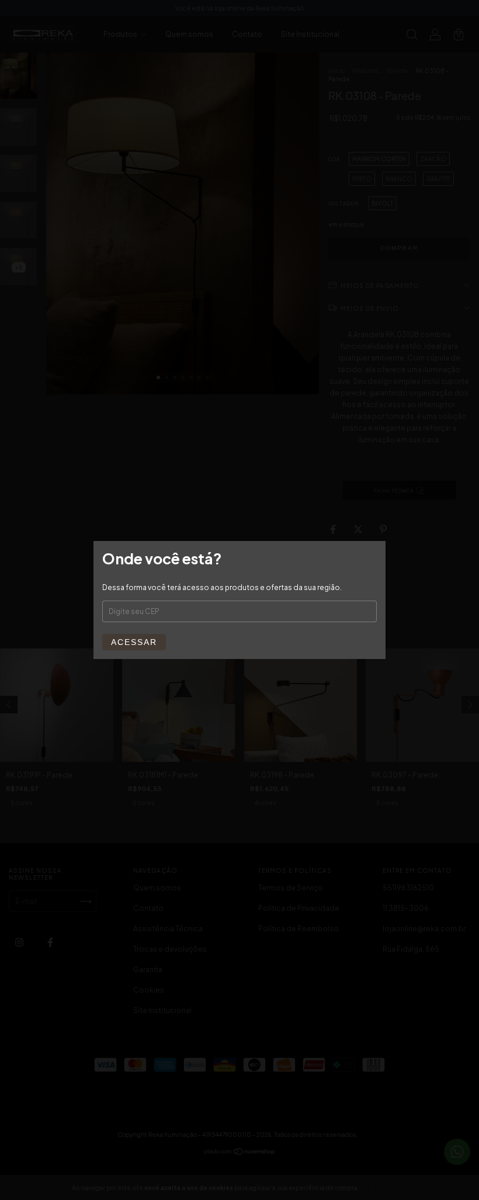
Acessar (134, 642)
